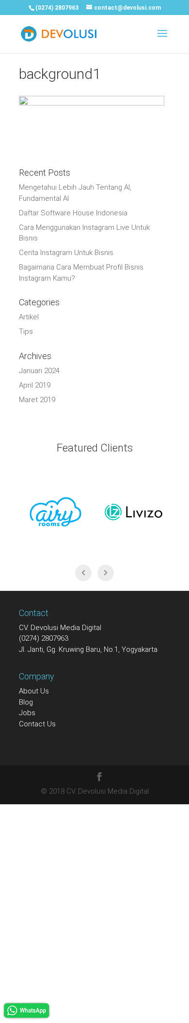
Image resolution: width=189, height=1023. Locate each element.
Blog (26, 702)
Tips (26, 331)
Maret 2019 (37, 399)
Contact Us (37, 724)
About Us (34, 691)
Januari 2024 (39, 370)
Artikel (29, 317)
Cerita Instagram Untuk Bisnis (66, 252)
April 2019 (34, 385)
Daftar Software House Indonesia (73, 213)
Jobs (27, 712)
